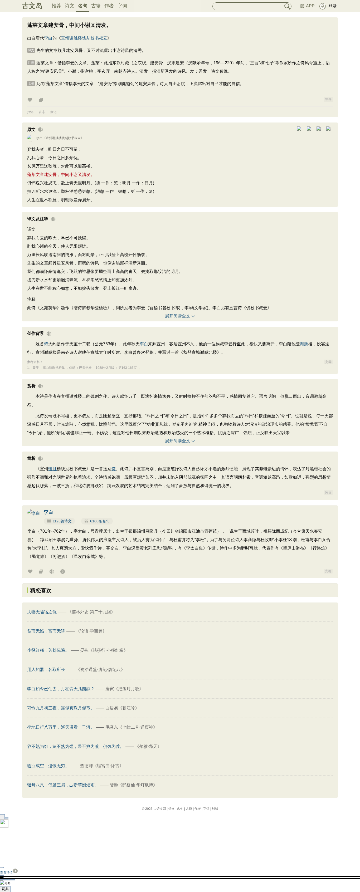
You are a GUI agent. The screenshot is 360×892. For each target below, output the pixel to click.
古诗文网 (159, 809)
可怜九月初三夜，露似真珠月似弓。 (61, 708)
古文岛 (32, 6)
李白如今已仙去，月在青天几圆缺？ (61, 689)
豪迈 (53, 112)
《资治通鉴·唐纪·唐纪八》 (100, 669)
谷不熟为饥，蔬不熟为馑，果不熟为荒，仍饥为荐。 (75, 746)
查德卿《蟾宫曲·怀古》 (102, 765)
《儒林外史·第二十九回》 (91, 612)
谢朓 (304, 344)
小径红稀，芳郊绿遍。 (48, 650)
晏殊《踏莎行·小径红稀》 (104, 650)
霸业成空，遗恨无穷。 (48, 765)
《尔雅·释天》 (148, 746)
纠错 (215, 809)
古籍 (96, 5)
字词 (122, 5)
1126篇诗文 (62, 521)
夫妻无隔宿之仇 (42, 612)
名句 (82, 5)
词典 (5, 889)
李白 (48, 38)
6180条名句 (100, 521)
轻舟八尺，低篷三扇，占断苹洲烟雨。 (63, 785)
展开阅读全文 (177, 316)
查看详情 (6, 872)
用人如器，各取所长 (46, 669)
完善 (328, 99)
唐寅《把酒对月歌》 (124, 689)
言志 (42, 112)
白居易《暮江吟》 (122, 708)
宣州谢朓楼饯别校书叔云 (84, 38)
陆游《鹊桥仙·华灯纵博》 (133, 785)
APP (310, 6)
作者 (109, 5)
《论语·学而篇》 (91, 631)
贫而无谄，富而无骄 (46, 631)
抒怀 (30, 112)
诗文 (69, 5)
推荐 (56, 5)
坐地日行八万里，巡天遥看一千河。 (61, 727)
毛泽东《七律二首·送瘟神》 (131, 727)
